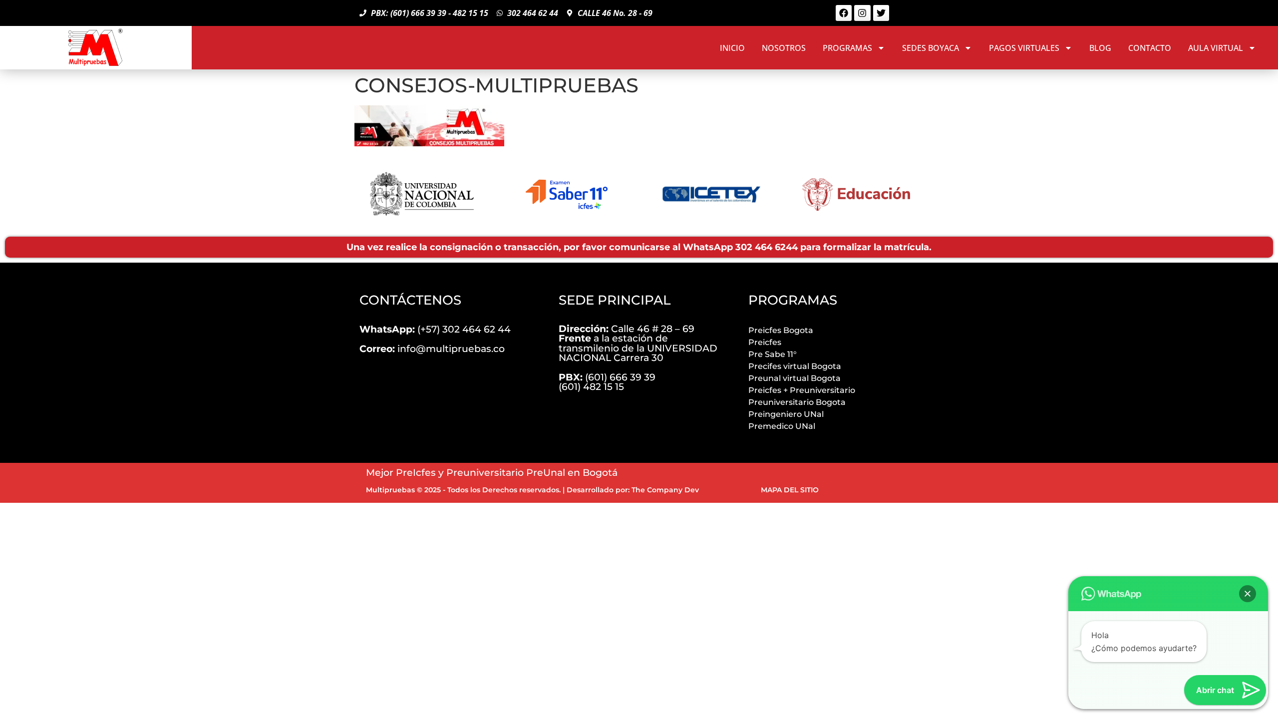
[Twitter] (881, 13)
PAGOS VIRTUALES (1024, 47)
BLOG (1100, 47)
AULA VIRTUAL (1215, 47)
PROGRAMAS (847, 47)
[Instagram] (862, 13)
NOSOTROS (784, 47)
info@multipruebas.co (432, 349)
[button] (1247, 593)
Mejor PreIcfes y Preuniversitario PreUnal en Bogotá (492, 472)
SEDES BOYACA (930, 47)
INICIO (732, 47)
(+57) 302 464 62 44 (435, 329)
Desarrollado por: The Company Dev (633, 489)
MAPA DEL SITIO (790, 489)
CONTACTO (1149, 47)
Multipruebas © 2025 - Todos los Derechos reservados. (463, 489)
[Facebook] (844, 13)
